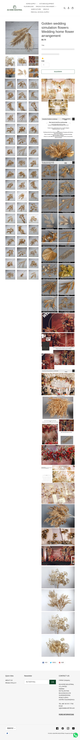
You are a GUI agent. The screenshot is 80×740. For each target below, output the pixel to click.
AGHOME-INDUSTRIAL (58, 733)
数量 (42, 61)
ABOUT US (8, 680)
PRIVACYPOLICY (10, 683)
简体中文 (10, 728)
